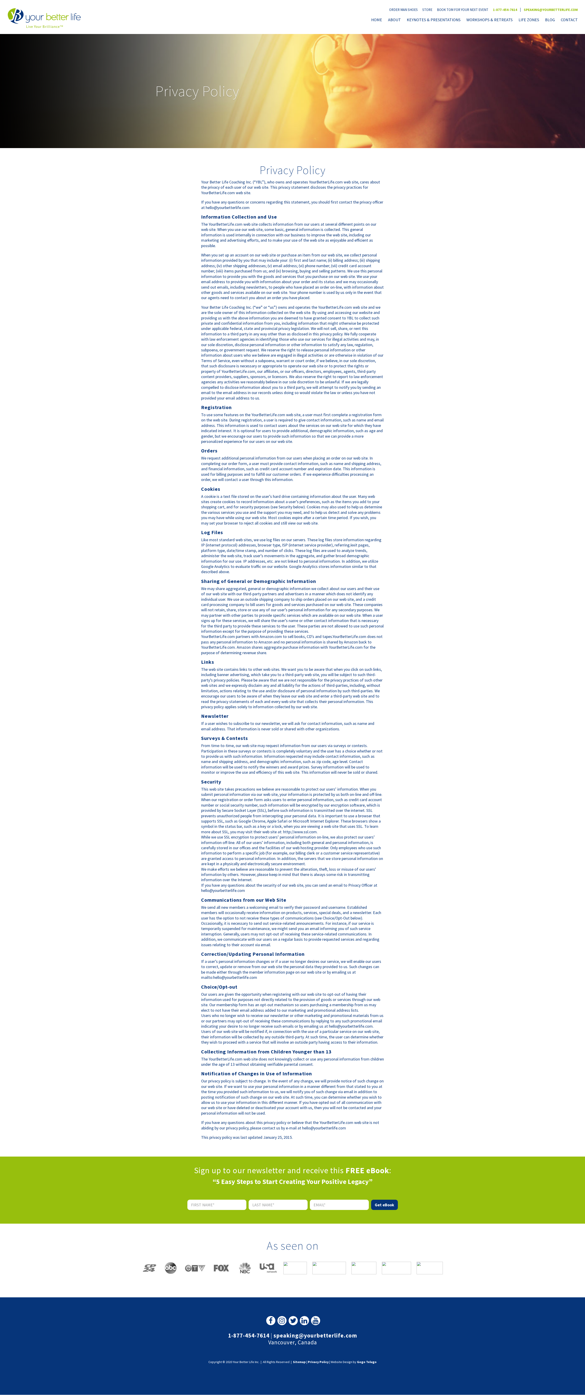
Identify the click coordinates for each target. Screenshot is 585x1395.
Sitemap (299, 1362)
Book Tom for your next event (462, 10)
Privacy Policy (318, 1362)
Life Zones (529, 20)
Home (376, 20)
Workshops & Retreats (489, 20)
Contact (569, 20)
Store (427, 10)
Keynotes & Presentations (433, 20)
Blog (550, 20)
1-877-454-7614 (505, 10)
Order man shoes (403, 10)
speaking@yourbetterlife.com (551, 10)
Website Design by (354, 1362)
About (394, 20)
